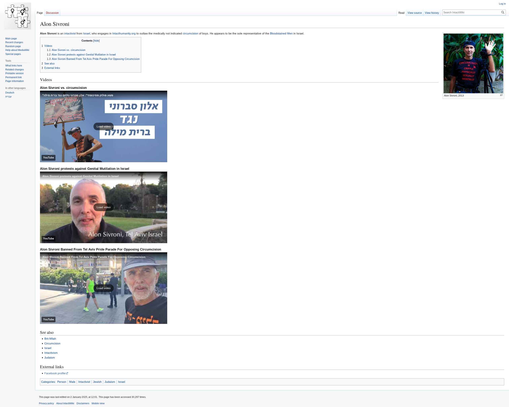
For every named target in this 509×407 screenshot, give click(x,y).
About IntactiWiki (65, 403)
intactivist (70, 33)
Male (72, 381)
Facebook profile (54, 373)
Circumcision (52, 343)
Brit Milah (50, 338)
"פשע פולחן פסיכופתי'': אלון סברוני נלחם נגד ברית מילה (77, 95)
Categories (48, 381)
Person (61, 381)
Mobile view (98, 403)
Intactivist (84, 381)
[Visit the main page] (17, 16)
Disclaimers (83, 403)
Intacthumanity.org (124, 33)
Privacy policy (46, 403)
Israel (86, 33)
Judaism (49, 357)
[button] (103, 126)
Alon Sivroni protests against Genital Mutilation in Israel (80, 176)
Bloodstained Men (281, 33)
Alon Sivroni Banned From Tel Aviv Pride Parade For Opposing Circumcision (94, 256)
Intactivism (51, 352)
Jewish (97, 381)
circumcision (190, 33)
